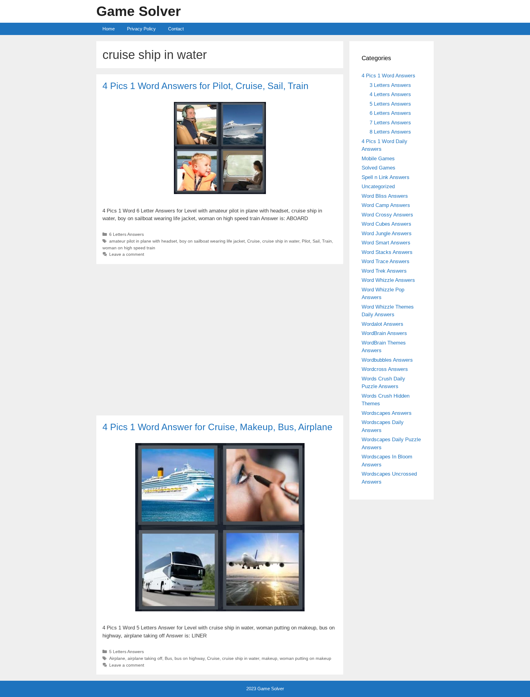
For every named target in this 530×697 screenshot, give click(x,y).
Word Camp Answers (386, 205)
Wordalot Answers (382, 324)
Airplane (117, 658)
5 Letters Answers (126, 651)
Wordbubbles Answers (387, 360)
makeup (269, 658)
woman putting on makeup (305, 658)
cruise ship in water (280, 241)
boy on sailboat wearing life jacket (212, 241)
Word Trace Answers (385, 261)
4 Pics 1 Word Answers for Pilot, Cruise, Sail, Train (205, 86)
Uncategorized (378, 186)
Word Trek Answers (384, 271)
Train (327, 241)
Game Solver (138, 11)
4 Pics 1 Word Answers (388, 76)
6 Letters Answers (126, 234)
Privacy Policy (141, 28)
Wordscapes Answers (387, 413)
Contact (176, 28)
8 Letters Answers (390, 132)
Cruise (253, 241)
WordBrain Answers (384, 333)
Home (108, 28)
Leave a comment (126, 254)
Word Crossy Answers (387, 215)
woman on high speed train (128, 247)
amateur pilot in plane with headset (143, 241)
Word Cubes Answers (386, 224)
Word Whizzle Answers (388, 280)
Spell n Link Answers (385, 177)
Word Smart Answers (386, 243)
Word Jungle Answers (387, 233)
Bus (168, 658)
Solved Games (378, 168)
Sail (316, 241)
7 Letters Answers (390, 123)
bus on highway (190, 658)
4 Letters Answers (390, 94)
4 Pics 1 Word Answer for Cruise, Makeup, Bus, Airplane (217, 427)
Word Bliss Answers (385, 196)
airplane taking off (145, 658)
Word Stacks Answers (387, 252)
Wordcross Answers (385, 369)
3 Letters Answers (390, 85)
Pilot (306, 241)
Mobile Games (378, 159)
